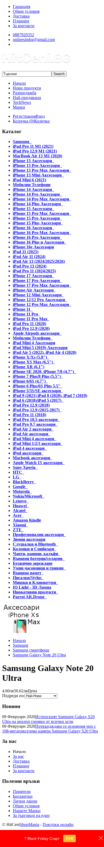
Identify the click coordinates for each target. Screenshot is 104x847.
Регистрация (24, 116)
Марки (19, 107)
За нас (18, 756)
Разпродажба (24, 93)
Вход (40, 116)
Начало (19, 83)
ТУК (69, 838)
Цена (32, 691)
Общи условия (26, 806)
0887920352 (23, 34)
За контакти (23, 770)
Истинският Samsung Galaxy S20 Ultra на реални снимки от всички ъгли (48, 719)
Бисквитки (23, 796)
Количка (42, 121)
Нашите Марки (27, 810)
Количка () (23, 121)
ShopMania (29, 824)
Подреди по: (13, 695)
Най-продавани (27, 97)
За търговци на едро (31, 815)
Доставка (21, 761)
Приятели (22, 791)
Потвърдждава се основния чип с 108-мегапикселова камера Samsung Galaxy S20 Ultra (50, 728)
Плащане (21, 766)
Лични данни (25, 801)
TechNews (22, 102)
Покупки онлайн (58, 824)
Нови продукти (27, 88)
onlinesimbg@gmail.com (34, 39)
